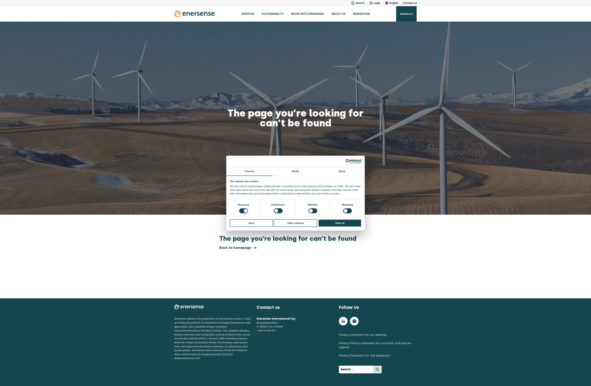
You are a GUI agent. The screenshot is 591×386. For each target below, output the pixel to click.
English (394, 3)
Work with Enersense (307, 14)
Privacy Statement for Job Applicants (365, 355)
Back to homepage (235, 248)
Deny (251, 223)
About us (338, 14)
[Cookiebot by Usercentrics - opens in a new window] (347, 161)
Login (377, 3)
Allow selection (295, 223)
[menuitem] (372, 3)
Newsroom (361, 14)
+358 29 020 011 (266, 330)
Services (247, 14)
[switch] (278, 210)
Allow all (339, 223)
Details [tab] (295, 171)
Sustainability (273, 14)
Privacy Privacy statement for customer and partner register (375, 345)
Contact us (410, 3)
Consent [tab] (249, 171)
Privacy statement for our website (362, 335)
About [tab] (341, 171)
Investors (406, 14)
